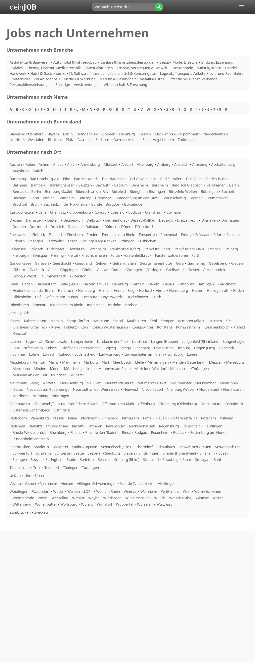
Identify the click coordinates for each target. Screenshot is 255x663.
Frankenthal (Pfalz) (125, 249)
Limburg (183, 347)
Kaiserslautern (36, 320)
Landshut (139, 341)
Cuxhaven (174, 212)
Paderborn (18, 418)
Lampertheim (82, 341)
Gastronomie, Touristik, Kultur (197, 67)
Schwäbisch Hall (228, 446)
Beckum (121, 185)
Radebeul (17, 426)
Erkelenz (233, 234)
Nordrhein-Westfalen (27, 139)
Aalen (30, 164)
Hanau (168, 284)
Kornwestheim (188, 327)
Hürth (156, 296)
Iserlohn (114, 304)
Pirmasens (130, 418)
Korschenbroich (217, 327)
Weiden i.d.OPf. (79, 491)
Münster (77, 375)
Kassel (118, 320)
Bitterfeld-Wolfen (183, 191)
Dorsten (19, 226)
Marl (105, 362)
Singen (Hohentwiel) (179, 453)
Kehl (153, 320)
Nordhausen (233, 389)
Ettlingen (127, 241)
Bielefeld (119, 191)
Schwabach (165, 446)
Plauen (161, 418)
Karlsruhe (101, 320)
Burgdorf (113, 204)
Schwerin (43, 453)
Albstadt (111, 164)
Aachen (16, 164)
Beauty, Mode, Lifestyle (178, 62)
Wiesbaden (112, 497)
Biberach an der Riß (92, 191)
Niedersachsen (216, 134)
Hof (38, 296)
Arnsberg (199, 164)
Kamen (57, 320)
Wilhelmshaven (138, 497)
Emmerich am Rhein (118, 234)
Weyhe (93, 497)
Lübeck (65, 354)
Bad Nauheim (113, 178)
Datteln (53, 220)
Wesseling (59, 497)
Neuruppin (229, 383)
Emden (92, 234)
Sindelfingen (148, 453)
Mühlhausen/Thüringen (189, 368)
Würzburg (164, 504)
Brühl (35, 204)
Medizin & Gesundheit (118, 79)
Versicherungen (87, 84)
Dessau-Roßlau (142, 220)
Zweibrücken (20, 512)
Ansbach (181, 164)
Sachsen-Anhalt (126, 139)
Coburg (101, 212)
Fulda (115, 255)
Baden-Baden (217, 178)
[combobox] (127, 7)
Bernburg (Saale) (58, 191)
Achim (44, 164)
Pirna (147, 418)
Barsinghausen (62, 185)
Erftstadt (202, 234)
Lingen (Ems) (204, 347)
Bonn (34, 197)
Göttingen (133, 269)
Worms (87, 504)
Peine (72, 418)
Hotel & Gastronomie (48, 73)
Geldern (102, 263)
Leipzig (110, 347)
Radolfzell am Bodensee (48, 426)
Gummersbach (54, 276)
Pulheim (226, 418)
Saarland (85, 139)
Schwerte (62, 453)
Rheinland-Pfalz (61, 139)
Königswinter (142, 327)
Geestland (83, 263)
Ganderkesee (20, 263)
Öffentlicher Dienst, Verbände (193, 79)
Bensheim (139, 185)
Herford (145, 290)
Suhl (217, 459)
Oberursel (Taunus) (49, 403)
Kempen (167, 320)
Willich (159, 497)
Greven (193, 269)
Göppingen (69, 269)
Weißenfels (170, 491)
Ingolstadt (95, 304)
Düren (126, 226)
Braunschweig (174, 197)
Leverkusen (163, 347)
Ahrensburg (90, 164)
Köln (84, 327)
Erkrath (19, 241)
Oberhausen (20, 403)
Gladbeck (36, 269)
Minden (40, 368)
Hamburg (127, 134)
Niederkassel (152, 389)
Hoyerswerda (112, 296)
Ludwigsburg (109, 354)
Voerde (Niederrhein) (137, 483)
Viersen (67, 483)
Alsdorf (127, 164)
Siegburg (112, 453)
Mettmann (21, 368)
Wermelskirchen (207, 491)
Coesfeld (117, 212)
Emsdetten (148, 234)
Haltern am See (96, 284)
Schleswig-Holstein (159, 139)
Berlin (68, 134)
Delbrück (94, 220)
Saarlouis (41, 446)
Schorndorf (143, 446)
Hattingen (205, 284)
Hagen (27, 284)
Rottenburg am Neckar (209, 432)
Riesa (126, 432)
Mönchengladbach (79, 368)
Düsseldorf (144, 226)
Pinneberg (109, 418)
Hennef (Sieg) (124, 290)
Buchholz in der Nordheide (65, 204)
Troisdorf (51, 467)
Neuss (18, 389)
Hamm (153, 284)
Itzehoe (131, 304)
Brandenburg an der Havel (137, 197)
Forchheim (97, 249)
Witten (218, 497)
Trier (37, 467)
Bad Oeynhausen (142, 178)
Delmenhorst (116, 220)
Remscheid (191, 426)
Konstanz (164, 327)
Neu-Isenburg (71, 383)
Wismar (202, 497)
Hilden (238, 290)
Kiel (228, 320)
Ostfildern (62, 410)
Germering (196, 263)
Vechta (15, 483)
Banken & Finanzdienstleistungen (128, 62)
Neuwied (130, 389)
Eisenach (56, 234)
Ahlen (72, 164)
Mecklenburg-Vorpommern (177, 134)
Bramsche (103, 197)
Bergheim (160, 185)
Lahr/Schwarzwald (52, 341)
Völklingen (167, 483)
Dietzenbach (187, 220)
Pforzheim (89, 418)
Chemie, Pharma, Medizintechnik (54, 67)
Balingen (20, 185)
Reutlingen (213, 426)
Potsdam (208, 418)
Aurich (37, 170)
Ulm (28, 475)
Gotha (116, 269)
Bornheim (66, 197)
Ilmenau (39, 304)
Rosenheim (160, 432)
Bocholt (227, 191)
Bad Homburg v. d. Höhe (50, 178)
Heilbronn (66, 290)
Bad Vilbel (194, 178)
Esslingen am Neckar (98, 241)
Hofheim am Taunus (61, 296)
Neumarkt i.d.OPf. (152, 383)
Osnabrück (234, 403)
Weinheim (148, 491)
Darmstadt (35, 220)
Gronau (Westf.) (25, 276)
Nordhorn (21, 395)
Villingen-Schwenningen (97, 483)
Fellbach (36, 249)
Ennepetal (169, 234)
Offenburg (146, 403)
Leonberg (142, 347)
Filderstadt (56, 249)
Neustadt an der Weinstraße (96, 389)
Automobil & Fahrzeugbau (75, 62)
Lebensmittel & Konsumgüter (132, 73)
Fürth (196, 255)
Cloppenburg (80, 212)
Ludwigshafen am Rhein (144, 354)
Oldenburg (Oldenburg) (178, 403)
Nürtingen (60, 395)
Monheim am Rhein (114, 368)
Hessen (145, 134)
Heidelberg (227, 284)
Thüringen (186, 139)
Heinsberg (86, 290)
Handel (231, 67)
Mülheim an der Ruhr (30, 375)
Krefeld (239, 327)
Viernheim (48, 483)
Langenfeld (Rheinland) (200, 341)
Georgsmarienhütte (156, 263)
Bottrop (84, 197)
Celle (42, 212)
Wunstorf (104, 504)
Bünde (96, 204)
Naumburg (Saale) (24, 383)
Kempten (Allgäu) (192, 320)
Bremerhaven (217, 197)
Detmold (166, 220)
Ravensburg (116, 426)
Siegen (129, 453)
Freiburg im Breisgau (30, 255)
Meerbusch (122, 362)
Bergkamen (216, 185)
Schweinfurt (22, 453)
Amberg (164, 164)
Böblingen (209, 191)
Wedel (58, 491)
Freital (73, 255)
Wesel (43, 497)
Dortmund (38, 226)
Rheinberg (58, 432)
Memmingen (158, 362)
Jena (13, 312)
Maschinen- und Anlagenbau (37, 79)
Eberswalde (19, 234)
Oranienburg (210, 403)
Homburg (89, 296)
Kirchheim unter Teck (30, 327)
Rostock (179, 432)
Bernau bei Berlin (27, 191)
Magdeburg (19, 362)
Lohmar (19, 354)
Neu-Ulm (94, 383)
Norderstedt (209, 389)
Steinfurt (87, 459)
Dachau (16, 220)
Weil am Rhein (108, 491)
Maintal (38, 362)
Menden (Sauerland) (188, 362)
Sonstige (63, 84)
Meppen (216, 362)
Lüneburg (175, 354)
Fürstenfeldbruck (137, 255)
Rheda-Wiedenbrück (29, 432)
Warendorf (41, 491)
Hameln (138, 284)
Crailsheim (154, 212)
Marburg (91, 362)
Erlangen (35, 241)
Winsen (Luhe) (180, 497)
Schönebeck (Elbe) (116, 446)
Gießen (237, 263)
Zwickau (41, 512)
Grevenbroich (214, 269)
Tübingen (70, 467)
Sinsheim (207, 453)
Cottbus (134, 212)
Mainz (53, 362)
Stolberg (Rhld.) (126, 459)
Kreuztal (19, 333)
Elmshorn (75, 234)
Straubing (170, 459)
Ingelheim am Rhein (66, 304)
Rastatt (78, 426)
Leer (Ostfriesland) (27, 347)
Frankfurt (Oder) (157, 249)
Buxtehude (133, 204)
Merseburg (235, 362)
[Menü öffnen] (241, 7)
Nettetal (49, 383)
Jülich (24, 312)
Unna (39, 475)
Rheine (76, 432)
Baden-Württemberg (27, 134)
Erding (186, 234)
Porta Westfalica (183, 418)
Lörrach (49, 354)
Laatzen (16, 341)
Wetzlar (78, 497)
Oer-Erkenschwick (83, 403)
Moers (55, 368)
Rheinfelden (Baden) (101, 432)
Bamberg (38, 185)
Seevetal (94, 453)
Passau (58, 418)
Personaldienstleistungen (31, 84)
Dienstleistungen (99, 67)
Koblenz (70, 327)
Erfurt (218, 234)
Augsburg (21, 170)
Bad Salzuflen (171, 178)
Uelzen (15, 475)
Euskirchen (147, 241)
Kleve (55, 327)
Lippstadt (226, 347)
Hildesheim (22, 296)
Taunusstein (19, 467)
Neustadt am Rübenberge (48, 389)
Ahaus (58, 164)
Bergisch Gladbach (187, 185)
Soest (223, 453)
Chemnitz (58, 212)
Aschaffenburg (223, 164)
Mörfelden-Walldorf (150, 368)
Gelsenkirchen (124, 263)
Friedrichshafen (94, 255)
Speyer (36, 459)
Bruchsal (20, 204)
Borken (49, 197)
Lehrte (51, 347)
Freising (57, 255)
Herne (161, 290)
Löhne (34, 354)
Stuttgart (202, 459)
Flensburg (76, 249)
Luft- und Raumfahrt (226, 73)
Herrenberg (178, 290)
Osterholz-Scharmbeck (31, 410)
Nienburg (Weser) (181, 389)
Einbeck (38, 234)
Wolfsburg (68, 504)
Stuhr (186, 459)
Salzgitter (60, 446)
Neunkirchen (205, 383)
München (58, 375)
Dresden (74, 226)
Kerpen (216, 320)
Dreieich (57, 226)
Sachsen (103, 139)
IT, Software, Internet (87, 73)
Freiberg (231, 249)
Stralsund (151, 459)
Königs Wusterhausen (110, 327)
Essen (72, 241)
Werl (186, 491)
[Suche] (159, 7)
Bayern (54, 134)
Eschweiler (55, 241)
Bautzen (85, 185)
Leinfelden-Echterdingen (81, 347)
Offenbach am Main (118, 403)
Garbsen (42, 263)
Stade (71, 459)
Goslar (102, 269)
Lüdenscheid (85, 354)
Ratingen (94, 426)
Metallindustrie (153, 79)
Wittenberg (22, 504)
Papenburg (40, 418)
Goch (52, 269)
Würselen (145, 504)
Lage (30, 341)
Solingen (20, 459)
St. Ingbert (54, 459)
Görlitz (87, 269)
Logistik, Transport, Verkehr (183, 73)
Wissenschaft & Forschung (125, 84)
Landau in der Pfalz (112, 341)
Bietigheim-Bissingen (147, 191)
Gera (180, 263)
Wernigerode (23, 497)
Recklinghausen (142, 426)
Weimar (130, 491)
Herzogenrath (218, 290)
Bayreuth (102, 185)
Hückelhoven (137, 296)
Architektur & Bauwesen (30, 62)
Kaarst (15, 320)
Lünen (192, 354)
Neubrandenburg (119, 383)
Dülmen (111, 226)
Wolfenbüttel (46, 504)
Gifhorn (19, 269)
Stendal (104, 459)
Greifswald (175, 269)
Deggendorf (73, 220)
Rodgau (140, 432)
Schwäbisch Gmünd (195, 446)
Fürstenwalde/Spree (171, 255)
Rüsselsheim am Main (31, 438)
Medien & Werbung (80, 79)
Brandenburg (87, 134)
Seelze (79, 453)
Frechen (214, 249)
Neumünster (181, 383)
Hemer (104, 290)
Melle (139, 362)
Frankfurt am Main (189, 249)
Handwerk (18, 73)
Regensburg (169, 426)
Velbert (30, 483)
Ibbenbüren (19, 304)
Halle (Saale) (69, 284)
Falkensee (18, 249)
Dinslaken (209, 220)
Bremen (109, 134)
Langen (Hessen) (164, 341)
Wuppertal (124, 504)
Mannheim (71, 362)
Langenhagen (234, 341)
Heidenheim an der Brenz (33, 290)
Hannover (186, 284)
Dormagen (230, 220)
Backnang (18, 178)
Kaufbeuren (136, 320)
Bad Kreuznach (86, 178)
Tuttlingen (90, 467)
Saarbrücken (20, 446)
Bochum (19, 197)
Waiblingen (19, 491)
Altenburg (145, 164)
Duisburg (93, 226)
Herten (197, 290)
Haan (14, 284)
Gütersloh (78, 276)
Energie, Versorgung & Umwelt (143, 67)
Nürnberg (40, 395)
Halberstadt (46, 284)
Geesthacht (62, 263)
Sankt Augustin (84, 446)
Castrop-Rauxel (22, 212)
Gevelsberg (218, 263)
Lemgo (125, 347)
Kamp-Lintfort (78, 320)
